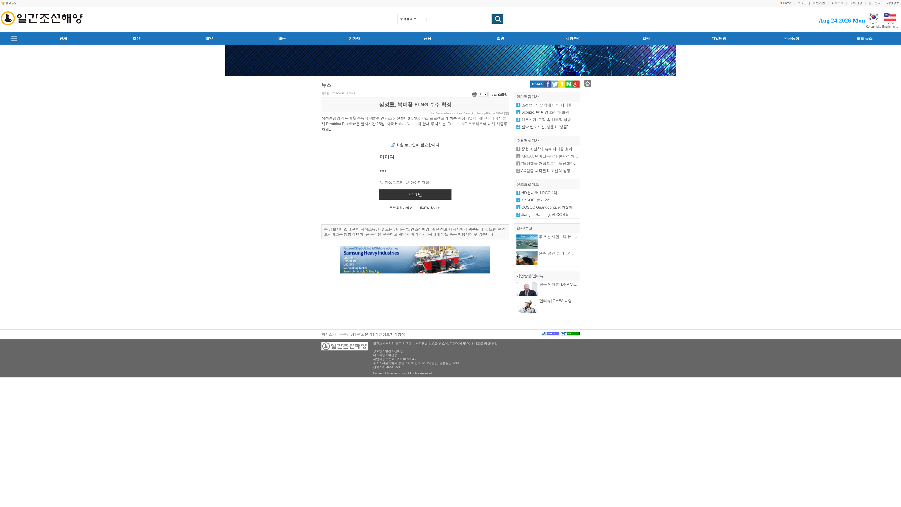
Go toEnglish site (890, 24)
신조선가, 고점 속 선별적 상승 (546, 120)
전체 (63, 38)
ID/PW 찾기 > (430, 208)
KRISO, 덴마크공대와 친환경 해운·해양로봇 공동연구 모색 (570, 156)
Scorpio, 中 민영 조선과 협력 (545, 112)
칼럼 (646, 38)
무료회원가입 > (400, 208)
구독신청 (856, 3)
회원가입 (819, 3)
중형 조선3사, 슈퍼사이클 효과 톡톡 (551, 149)
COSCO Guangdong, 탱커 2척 (546, 207)
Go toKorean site (873, 24)
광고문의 (874, 3)
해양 (209, 38)
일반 (500, 38)
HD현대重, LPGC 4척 (539, 193)
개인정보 (893, 3)
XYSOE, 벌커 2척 (536, 200)
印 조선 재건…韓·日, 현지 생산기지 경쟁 (571, 237)
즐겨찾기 (12, 3)
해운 (282, 38)
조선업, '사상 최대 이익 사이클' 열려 (551, 105)
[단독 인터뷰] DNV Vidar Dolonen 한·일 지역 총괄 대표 (583, 284)
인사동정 (791, 38)
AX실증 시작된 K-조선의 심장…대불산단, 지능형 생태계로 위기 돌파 (578, 171)
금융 (427, 38)
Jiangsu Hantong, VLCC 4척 (545, 215)
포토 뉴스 (865, 38)
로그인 (801, 3)
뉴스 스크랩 (499, 94)
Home (787, 3)
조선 (136, 38)
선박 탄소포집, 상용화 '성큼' (544, 127)
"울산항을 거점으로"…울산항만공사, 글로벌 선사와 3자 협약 (571, 163)
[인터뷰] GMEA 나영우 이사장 (563, 301)
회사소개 (837, 3)
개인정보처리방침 (390, 334)
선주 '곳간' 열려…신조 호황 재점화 (567, 253)
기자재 (354, 38)
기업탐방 (718, 38)
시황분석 (573, 38)
